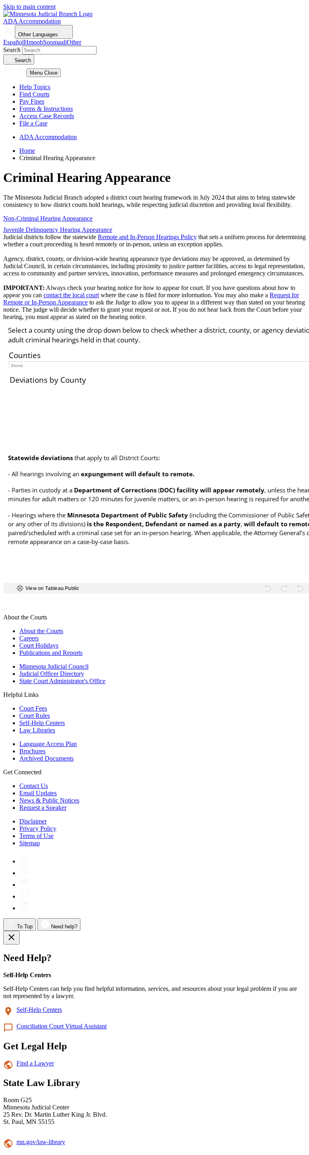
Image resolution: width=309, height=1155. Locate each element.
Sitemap (29, 843)
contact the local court (71, 295)
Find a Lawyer (35, 1063)
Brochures (32, 751)
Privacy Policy (37, 828)
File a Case (33, 123)
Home (27, 150)
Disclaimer (33, 821)
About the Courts (41, 631)
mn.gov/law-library (40, 1141)
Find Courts (34, 94)
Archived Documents (46, 758)
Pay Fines (31, 101)
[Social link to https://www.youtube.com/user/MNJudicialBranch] (24, 884)
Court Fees (33, 708)
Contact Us (33, 785)
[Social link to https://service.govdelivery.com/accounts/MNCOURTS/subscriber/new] (24, 896)
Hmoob (33, 42)
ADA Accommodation (32, 21)
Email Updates (38, 793)
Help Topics (34, 86)
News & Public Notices (49, 800)
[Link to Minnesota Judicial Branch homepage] (48, 13)
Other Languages (39, 34)
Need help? (63, 927)
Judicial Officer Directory (51, 673)
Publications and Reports (50, 652)
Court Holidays (38, 645)
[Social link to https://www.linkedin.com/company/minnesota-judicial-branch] (24, 908)
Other (74, 42)
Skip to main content (29, 6)
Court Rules (34, 715)
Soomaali (55, 42)
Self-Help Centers (42, 722)
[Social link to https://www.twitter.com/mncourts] (24, 872)
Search (12, 49)
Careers (29, 638)
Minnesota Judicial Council (54, 666)
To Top (24, 927)
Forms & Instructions (46, 108)
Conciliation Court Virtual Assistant (61, 1026)
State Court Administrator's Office (62, 681)
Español (13, 42)
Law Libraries (37, 730)
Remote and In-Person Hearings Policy (147, 237)
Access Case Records (46, 116)
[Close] (11, 937)
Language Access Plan (48, 743)
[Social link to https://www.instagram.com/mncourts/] (24, 861)
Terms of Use (36, 835)
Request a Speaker (42, 807)
